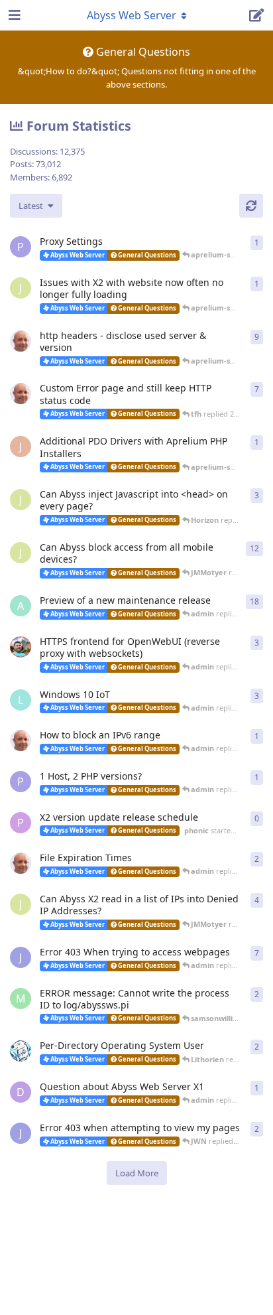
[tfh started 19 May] (20, 393)
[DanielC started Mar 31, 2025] (20, 647)
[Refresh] (251, 206)
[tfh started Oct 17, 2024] (20, 740)
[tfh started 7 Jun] (20, 341)
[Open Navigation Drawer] (13, 15)
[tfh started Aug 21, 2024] (20, 863)
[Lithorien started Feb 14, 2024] (20, 1051)
